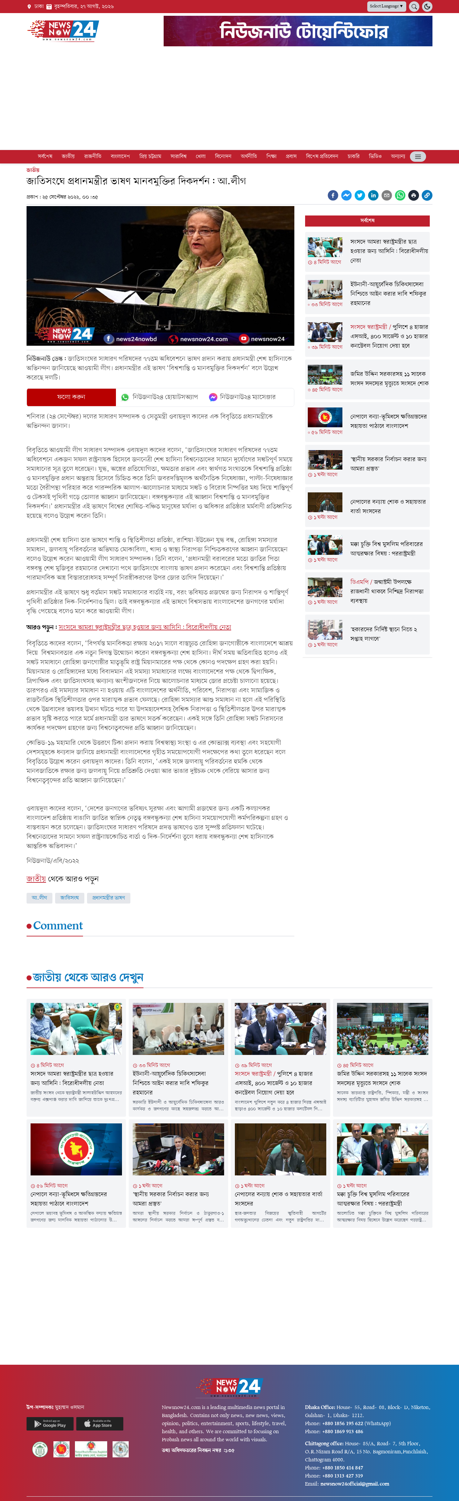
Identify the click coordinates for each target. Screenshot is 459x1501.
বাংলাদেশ (120, 156)
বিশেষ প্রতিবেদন (322, 156)
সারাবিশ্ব (178, 156)
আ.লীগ (39, 898)
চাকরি (354, 156)
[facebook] (333, 195)
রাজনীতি (92, 156)
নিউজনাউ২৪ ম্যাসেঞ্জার (248, 397)
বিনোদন (223, 156)
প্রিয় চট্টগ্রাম (150, 156)
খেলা (201, 156)
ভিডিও (375, 156)
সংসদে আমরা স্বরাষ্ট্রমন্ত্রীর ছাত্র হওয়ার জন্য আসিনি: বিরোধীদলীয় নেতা (145, 627)
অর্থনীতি (249, 156)
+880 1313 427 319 (342, 1476)
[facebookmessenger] (346, 195)
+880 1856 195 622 (342, 1423)
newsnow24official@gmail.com (355, 1484)
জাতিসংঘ (69, 898)
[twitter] (359, 195)
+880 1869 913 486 (342, 1432)
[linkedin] (373, 195)
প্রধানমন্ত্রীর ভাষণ (108, 898)
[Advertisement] (229, 99)
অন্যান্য (398, 156)
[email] (386, 195)
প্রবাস (291, 156)
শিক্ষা (271, 156)
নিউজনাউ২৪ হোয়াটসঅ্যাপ (165, 397)
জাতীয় (68, 156)
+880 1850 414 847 (342, 1468)
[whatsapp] (400, 195)
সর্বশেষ (45, 156)
